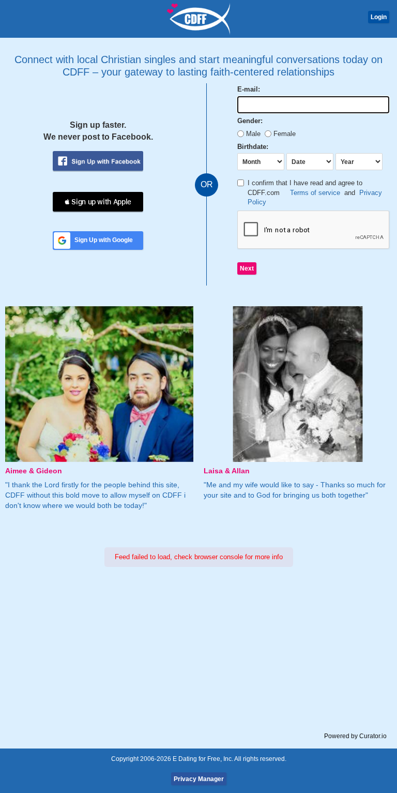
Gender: (250, 121)
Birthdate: (252, 147)
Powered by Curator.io (355, 735)
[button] (98, 201)
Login (379, 17)
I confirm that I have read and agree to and (315, 192)
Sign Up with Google (103, 240)
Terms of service (315, 193)
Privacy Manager (199, 779)
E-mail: (248, 89)
